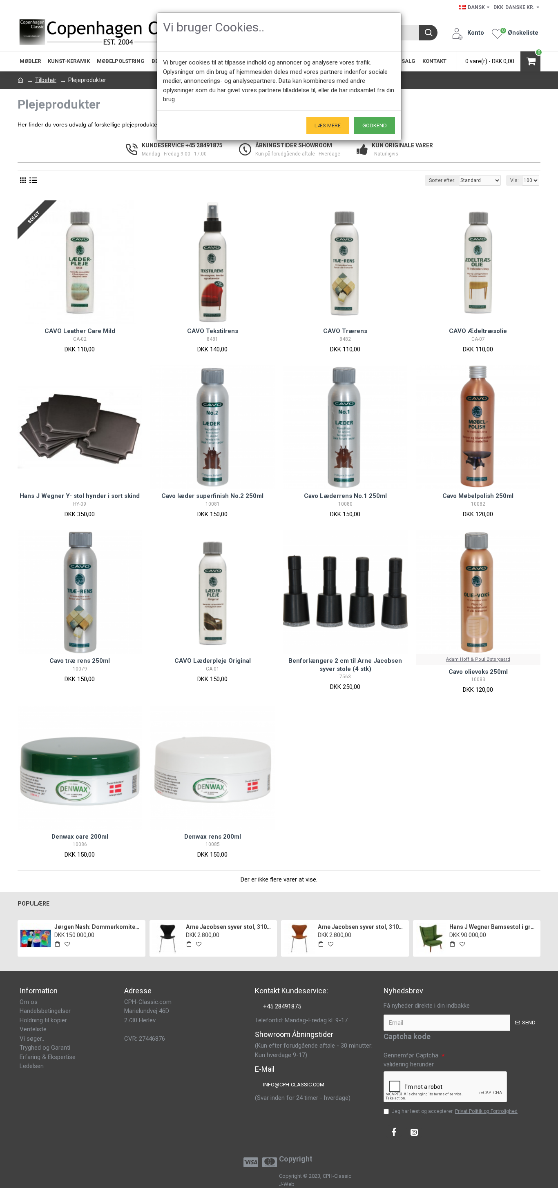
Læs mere (328, 125)
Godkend (374, 125)
